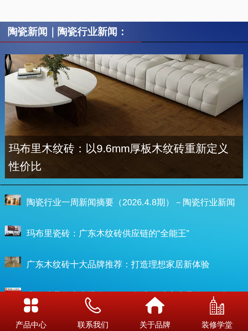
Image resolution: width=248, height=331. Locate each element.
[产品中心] (31, 305)
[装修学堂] (217, 305)
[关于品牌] (155, 305)
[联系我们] (93, 305)
